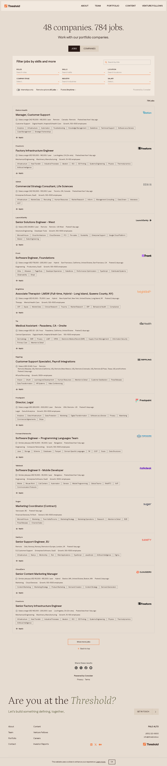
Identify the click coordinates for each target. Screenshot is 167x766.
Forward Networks (23, 433)
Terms (87, 679)
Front (18, 253)
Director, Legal (24, 402)
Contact (12, 744)
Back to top (85, 648)
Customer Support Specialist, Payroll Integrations (45, 361)
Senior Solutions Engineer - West (35, 222)
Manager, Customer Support (33, 115)
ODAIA (18, 182)
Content (130, 6)
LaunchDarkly (21, 217)
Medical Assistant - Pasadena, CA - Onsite (41, 326)
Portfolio (113, 6)
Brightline (20, 289)
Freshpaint (20, 398)
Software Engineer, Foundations (35, 258)
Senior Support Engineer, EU (32, 542)
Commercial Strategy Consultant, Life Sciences (44, 186)
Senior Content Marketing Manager (37, 574)
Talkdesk (19, 465)
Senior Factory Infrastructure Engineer (39, 606)
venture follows (152, 6)
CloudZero (20, 569)
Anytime (70, 90)
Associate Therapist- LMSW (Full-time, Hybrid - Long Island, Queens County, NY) (64, 294)
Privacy (80, 679)
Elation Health (21, 110)
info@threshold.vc (151, 737)
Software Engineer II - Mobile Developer (39, 470)
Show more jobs (83, 642)
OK (112, 762)
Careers (37, 738)
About (85, 6)
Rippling (19, 357)
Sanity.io (19, 537)
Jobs (74, 48)
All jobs (53, 90)
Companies (89, 48)
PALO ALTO (153, 726)
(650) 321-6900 (152, 733)
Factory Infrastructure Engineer (35, 151)
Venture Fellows (40, 732)
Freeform (20, 146)
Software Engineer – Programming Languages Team (47, 438)
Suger (18, 501)
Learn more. (101, 762)
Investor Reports (41, 744)
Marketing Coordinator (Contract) (36, 506)
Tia (17, 321)
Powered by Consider (141, 90)
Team (98, 6)
